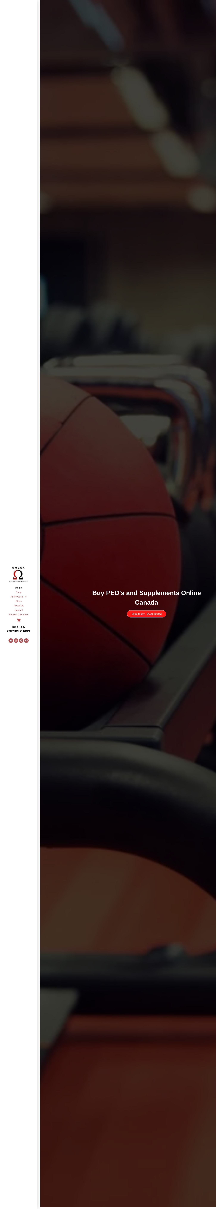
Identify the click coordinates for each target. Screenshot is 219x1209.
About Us (19, 605)
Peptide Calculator (18, 614)
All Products (17, 596)
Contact (18, 610)
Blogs (18, 601)
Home (18, 587)
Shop (18, 592)
